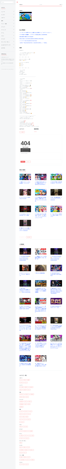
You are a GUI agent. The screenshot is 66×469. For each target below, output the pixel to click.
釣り (30, 411)
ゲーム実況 (21, 435)
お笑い (21, 447)
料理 (20, 426)
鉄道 (23, 416)
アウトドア (21, 411)
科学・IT (30, 401)
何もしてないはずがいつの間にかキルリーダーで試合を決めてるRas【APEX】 (25, 307)
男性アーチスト (21, 394)
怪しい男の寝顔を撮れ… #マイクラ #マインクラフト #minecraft (56, 198)
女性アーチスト (27, 394)
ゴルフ (26, 382)
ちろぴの (35, 131)
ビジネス (26, 401)
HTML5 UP (12, 69)
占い (20, 419)
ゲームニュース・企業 (31, 435)
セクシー (25, 452)
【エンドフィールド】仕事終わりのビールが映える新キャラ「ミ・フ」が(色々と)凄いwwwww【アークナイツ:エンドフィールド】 (56, 346)
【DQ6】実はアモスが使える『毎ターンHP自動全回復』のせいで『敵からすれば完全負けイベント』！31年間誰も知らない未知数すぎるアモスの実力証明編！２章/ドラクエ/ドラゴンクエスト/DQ (25, 347)
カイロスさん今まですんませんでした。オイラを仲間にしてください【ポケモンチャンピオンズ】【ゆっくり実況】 (25, 328)
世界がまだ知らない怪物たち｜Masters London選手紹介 (25, 364)
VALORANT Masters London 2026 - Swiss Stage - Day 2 (56, 274)
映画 (24, 447)
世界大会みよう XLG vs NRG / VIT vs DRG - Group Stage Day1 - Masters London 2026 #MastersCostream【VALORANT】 (56, 291)
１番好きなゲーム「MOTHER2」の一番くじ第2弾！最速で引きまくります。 (40, 364)
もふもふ (27, 464)
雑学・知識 (21, 401)
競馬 (20, 442)
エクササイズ (21, 382)
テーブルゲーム (26, 438)
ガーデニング (28, 419)
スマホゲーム (21, 438)
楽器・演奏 (32, 394)
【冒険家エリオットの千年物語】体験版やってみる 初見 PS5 (40, 257)
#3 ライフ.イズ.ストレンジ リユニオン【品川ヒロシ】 (24, 274)
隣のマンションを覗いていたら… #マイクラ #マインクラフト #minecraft (25, 229)
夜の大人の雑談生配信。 (40, 273)
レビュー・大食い (25, 426)
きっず (21, 452)
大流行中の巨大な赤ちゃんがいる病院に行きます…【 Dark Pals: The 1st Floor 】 (40, 183)
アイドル (28, 447)
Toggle (17, 2)
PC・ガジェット (26, 411)
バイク (24, 419)
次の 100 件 (28, 237)
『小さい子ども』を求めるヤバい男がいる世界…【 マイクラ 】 (56, 215)
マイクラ (26, 435)
